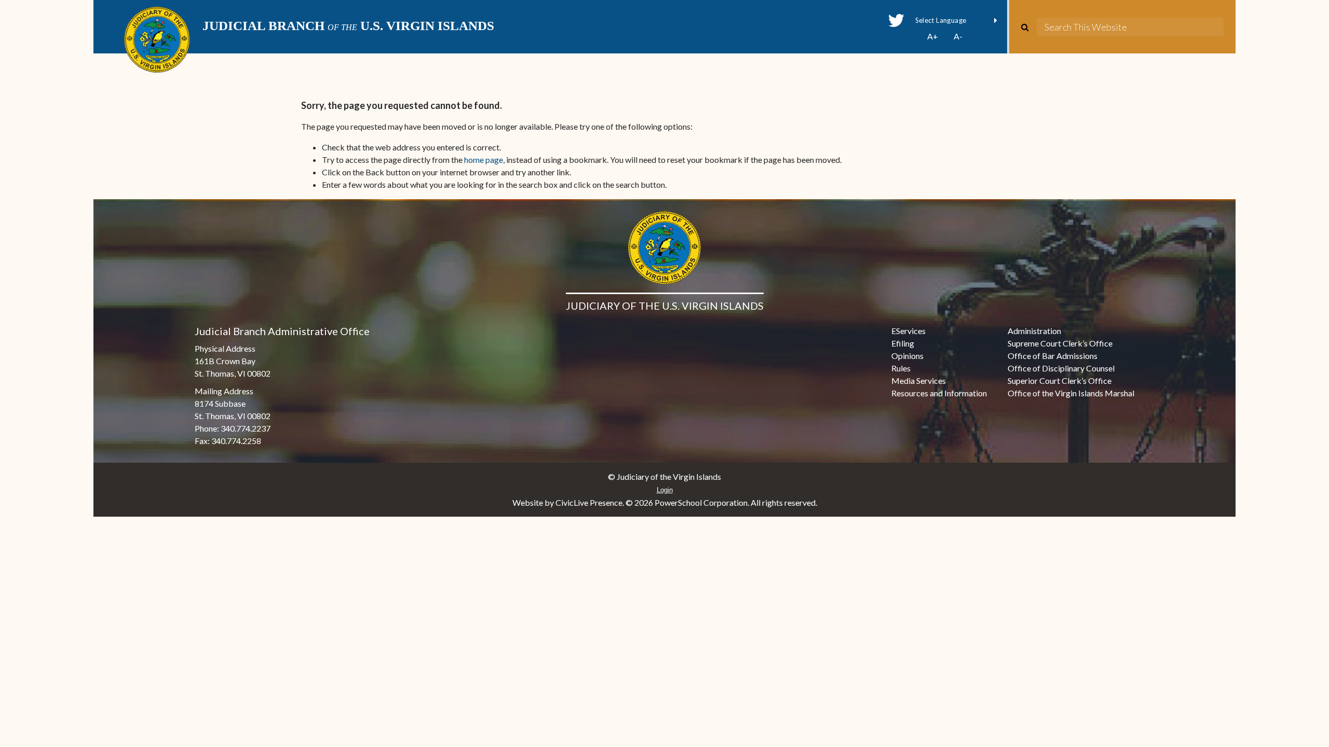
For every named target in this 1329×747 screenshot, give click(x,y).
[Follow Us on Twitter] (896, 20)
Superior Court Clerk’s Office (1059, 380)
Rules (901, 368)
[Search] (1029, 27)
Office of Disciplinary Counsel (1061, 368)
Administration (1034, 331)
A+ (932, 36)
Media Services (918, 380)
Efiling (902, 343)
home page (483, 159)
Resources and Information (939, 393)
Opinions (907, 356)
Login (665, 490)
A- (958, 36)
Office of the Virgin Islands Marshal (1071, 393)
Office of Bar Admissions (1052, 356)
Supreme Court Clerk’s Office (1060, 343)
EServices (908, 331)
